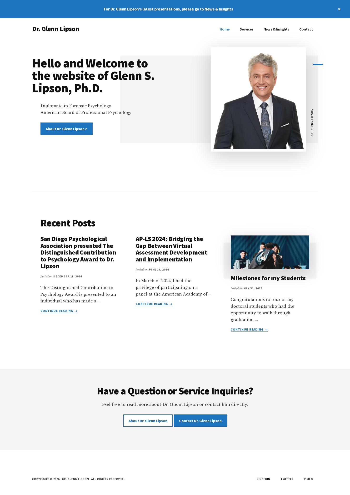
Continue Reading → (59, 311)
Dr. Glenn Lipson (55, 28)
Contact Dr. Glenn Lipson (200, 420)
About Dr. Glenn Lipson (148, 420)
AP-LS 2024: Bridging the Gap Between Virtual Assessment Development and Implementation (171, 249)
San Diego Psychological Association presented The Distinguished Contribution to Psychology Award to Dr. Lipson (78, 252)
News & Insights (219, 9)
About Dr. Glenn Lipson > (66, 128)
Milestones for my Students (268, 278)
